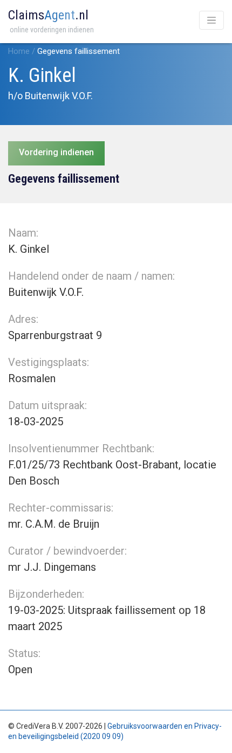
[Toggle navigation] (211, 20)
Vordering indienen (56, 152)
